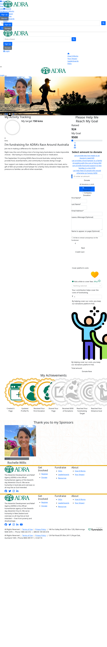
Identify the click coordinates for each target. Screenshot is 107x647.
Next (83, 248)
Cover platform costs (80, 268)
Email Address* (77, 211)
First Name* (76, 198)
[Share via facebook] (5, 114)
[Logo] (15, 4)
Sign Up (8, 24)
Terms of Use (27, 529)
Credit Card (79, 252)
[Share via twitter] (7, 114)
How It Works (8, 11)
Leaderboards (8, 19)
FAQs (5, 21)
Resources (7, 16)
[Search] (74, 39)
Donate (8, 28)
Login (7, 51)
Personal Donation (87, 189)
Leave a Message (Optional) (82, 217)
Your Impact (8, 14)
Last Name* (76, 204)
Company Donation (87, 194)
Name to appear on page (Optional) (85, 231)
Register (44, 474)
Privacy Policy (40, 529)
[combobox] (87, 286)
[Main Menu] (1, 66)
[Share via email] (9, 114)
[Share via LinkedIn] (13, 114)
